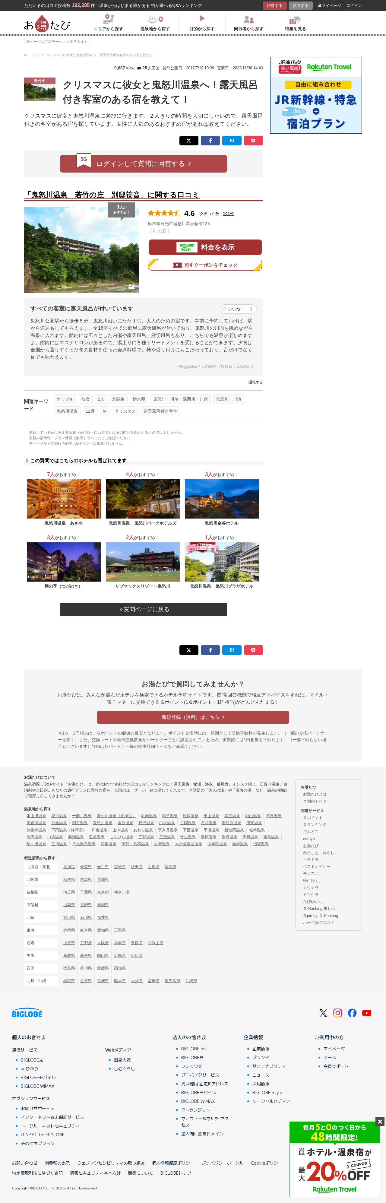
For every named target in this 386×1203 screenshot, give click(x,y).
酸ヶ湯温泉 (36, 844)
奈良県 (137, 943)
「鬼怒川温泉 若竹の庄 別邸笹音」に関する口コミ (112, 195)
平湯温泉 (211, 830)
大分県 (137, 981)
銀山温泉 (253, 816)
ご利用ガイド (315, 801)
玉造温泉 (167, 837)
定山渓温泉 (36, 816)
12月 (90, 411)
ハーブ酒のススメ (318, 922)
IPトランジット (195, 1110)
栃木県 (139, 399)
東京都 (103, 892)
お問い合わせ (24, 1163)
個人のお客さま (29, 1037)
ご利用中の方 (329, 1037)
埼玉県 (69, 892)
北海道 (69, 867)
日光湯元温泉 (84, 844)
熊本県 (120, 981)
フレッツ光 (191, 1066)
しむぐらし (124, 1068)
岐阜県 (86, 930)
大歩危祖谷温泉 (188, 844)
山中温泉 (120, 830)
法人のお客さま (189, 1037)
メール (330, 1057)
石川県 (86, 917)
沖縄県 (191, 981)
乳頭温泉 (149, 816)
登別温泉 (59, 816)
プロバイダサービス (200, 1075)
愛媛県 (103, 968)
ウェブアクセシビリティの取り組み (111, 1163)
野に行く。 (313, 880)
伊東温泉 (254, 823)
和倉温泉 (99, 830)
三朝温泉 (146, 837)
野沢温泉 (146, 823)
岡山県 (103, 955)
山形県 (154, 867)
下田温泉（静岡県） (69, 830)
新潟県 (103, 905)
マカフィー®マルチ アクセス (205, 1122)
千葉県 (86, 892)
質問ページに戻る (145, 609)
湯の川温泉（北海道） (116, 816)
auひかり (29, 1068)
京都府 (86, 943)
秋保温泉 (190, 816)
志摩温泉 (162, 844)
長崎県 (103, 981)
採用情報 (260, 1084)
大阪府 (103, 943)
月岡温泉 (188, 823)
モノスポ (311, 873)
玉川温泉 (59, 844)
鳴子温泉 (170, 816)
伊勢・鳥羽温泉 (135, 844)
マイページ (331, 5)
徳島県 (69, 968)
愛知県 (103, 930)
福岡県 (69, 981)
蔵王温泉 (232, 816)
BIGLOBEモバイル (38, 1077)
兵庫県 (120, 943)
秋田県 (137, 867)
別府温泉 (229, 837)
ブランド (260, 1057)
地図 (161, 231)
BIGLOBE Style (267, 1092)
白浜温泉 (55, 837)
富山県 (69, 917)
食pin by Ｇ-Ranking (320, 915)
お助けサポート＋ (38, 1108)
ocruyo (309, 838)
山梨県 (69, 905)
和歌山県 (155, 943)
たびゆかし (313, 901)
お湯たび (311, 845)
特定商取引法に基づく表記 (37, 1173)
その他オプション (38, 1143)
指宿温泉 (261, 844)
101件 (228, 213)
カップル (65, 399)
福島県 (170, 867)
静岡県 (69, 930)
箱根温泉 (108, 844)
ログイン (354, 5)
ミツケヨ (311, 894)
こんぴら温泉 (121, 837)
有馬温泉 (34, 837)
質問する (300, 5)
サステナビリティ (269, 1066)
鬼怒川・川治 (228, 399)
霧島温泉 (271, 837)
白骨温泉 (167, 823)
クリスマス (125, 411)
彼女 (85, 399)
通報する (255, 382)
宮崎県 (154, 981)
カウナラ (311, 887)
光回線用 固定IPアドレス (204, 1084)
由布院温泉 (217, 844)
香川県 (86, 968)
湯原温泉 (209, 837)
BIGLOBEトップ (175, 1173)
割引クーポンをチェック (211, 265)
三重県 (120, 930)
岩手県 (103, 867)
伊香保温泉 (36, 823)
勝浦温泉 (76, 837)
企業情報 (253, 1037)
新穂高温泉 (234, 830)
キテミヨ (311, 859)
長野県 (86, 905)
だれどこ (311, 831)
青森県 (86, 867)
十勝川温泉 (82, 816)
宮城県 (120, 867)
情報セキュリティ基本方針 (95, 1173)
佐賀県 (86, 981)
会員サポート (336, 1066)
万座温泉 (59, 823)
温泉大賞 (122, 1060)
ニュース (260, 1075)
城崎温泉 (257, 830)
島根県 (86, 955)
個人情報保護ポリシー (173, 1163)
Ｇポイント (313, 817)
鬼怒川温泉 (67, 411)
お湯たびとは (315, 794)
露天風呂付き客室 (160, 411)
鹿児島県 (172, 981)
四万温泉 (80, 823)
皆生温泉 (188, 837)
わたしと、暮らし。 (320, 852)
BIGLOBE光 (32, 1060)
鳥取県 (69, 955)
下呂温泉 (190, 830)
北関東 (118, 399)
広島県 (120, 955)
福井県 (103, 917)
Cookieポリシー (266, 1163)
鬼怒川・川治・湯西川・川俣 (180, 399)
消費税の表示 (57, 1163)
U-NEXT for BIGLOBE (43, 1135)
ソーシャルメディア (271, 1101)
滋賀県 (69, 943)
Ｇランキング (315, 824)
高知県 (120, 968)
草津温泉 (274, 816)
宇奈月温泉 (168, 830)
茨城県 (103, 879)
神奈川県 (122, 892)
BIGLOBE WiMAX (38, 1086)
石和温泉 (209, 823)
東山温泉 (211, 816)
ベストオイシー (317, 866)
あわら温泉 (143, 830)
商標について (140, 1173)
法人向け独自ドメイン (202, 1134)
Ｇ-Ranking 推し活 (319, 908)
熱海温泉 (240, 844)
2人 (101, 399)
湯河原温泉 (231, 823)
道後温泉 (97, 837)
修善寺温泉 (36, 830)
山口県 (137, 955)
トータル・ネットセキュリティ (50, 1126)
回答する (275, 5)
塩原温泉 (125, 823)
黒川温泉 (250, 837)
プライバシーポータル (222, 1163)
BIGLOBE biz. (194, 1049)
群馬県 (86, 879)
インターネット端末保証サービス (52, 1117)
